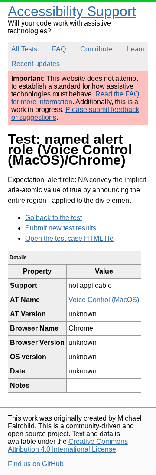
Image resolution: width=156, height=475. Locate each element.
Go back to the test (53, 217)
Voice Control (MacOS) (103, 299)
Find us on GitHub (36, 464)
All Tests (24, 49)
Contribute (96, 49)
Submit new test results (60, 228)
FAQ (59, 49)
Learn (136, 49)
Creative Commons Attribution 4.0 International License (68, 445)
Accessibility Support (72, 11)
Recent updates (35, 63)
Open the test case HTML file (69, 238)
